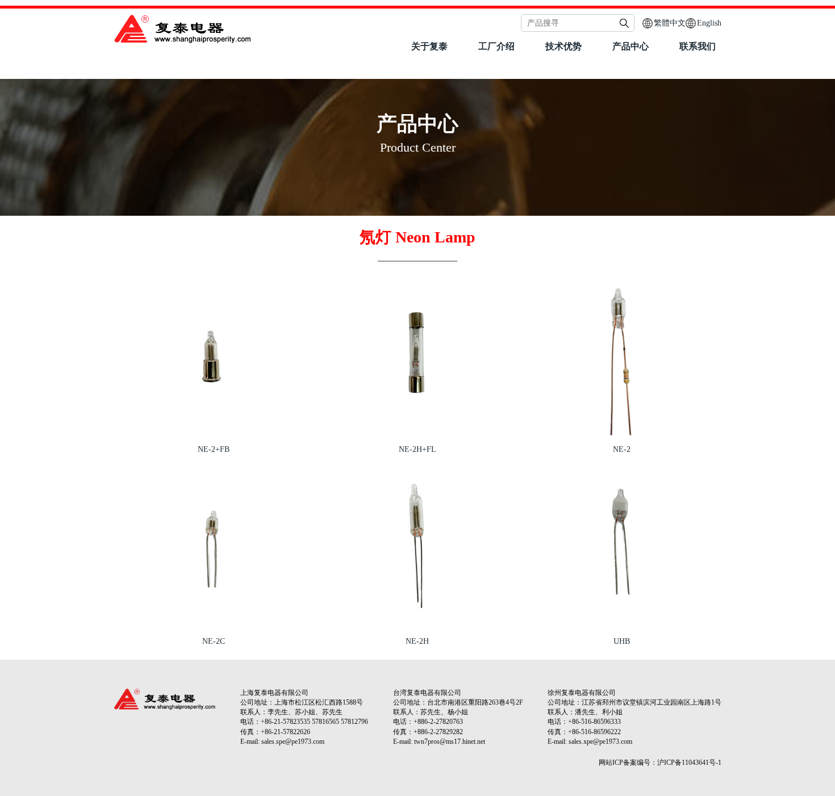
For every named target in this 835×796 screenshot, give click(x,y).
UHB (621, 641)
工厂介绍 (496, 46)
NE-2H (417, 641)
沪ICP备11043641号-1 (689, 762)
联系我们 (697, 46)
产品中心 (630, 46)
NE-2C (213, 641)
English (709, 23)
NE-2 (622, 449)
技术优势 (563, 46)
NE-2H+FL (417, 449)
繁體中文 (670, 23)
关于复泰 (429, 46)
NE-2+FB (213, 449)
